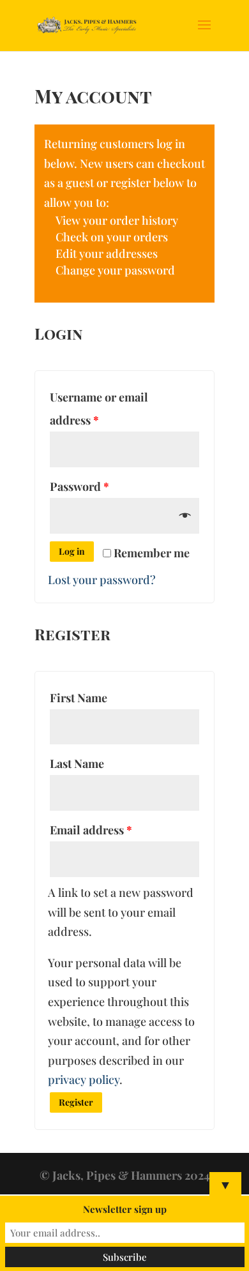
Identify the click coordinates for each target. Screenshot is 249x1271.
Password (79, 486)
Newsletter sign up (125, 1209)
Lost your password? (102, 579)
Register (76, 1102)
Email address (91, 830)
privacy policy (83, 1079)
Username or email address (99, 408)
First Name (78, 697)
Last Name (77, 763)
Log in (72, 551)
